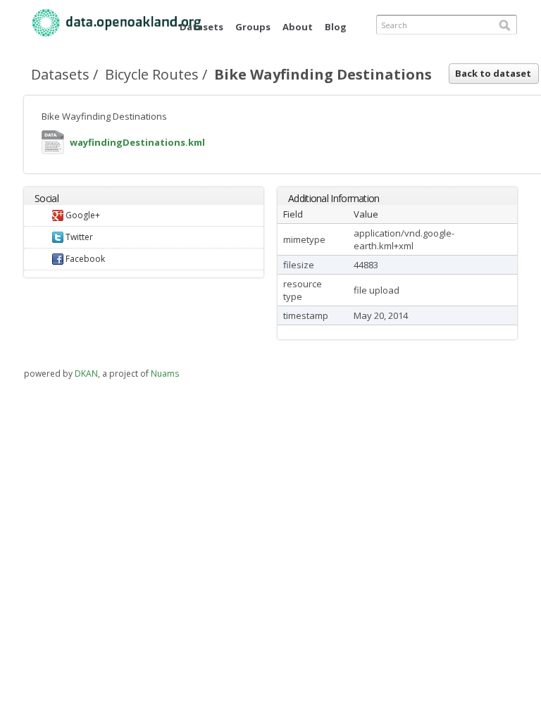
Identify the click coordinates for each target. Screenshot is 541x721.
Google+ (81, 215)
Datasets (201, 26)
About (297, 26)
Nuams (165, 374)
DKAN (86, 374)
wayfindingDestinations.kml (53, 145)
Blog (336, 26)
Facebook (84, 259)
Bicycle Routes (152, 74)
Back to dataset (493, 73)
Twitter (78, 237)
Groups (252, 26)
